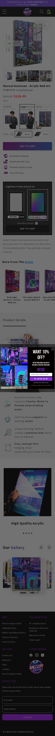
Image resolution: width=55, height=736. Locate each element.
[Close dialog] (52, 349)
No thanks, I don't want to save (41, 382)
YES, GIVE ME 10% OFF (41, 379)
